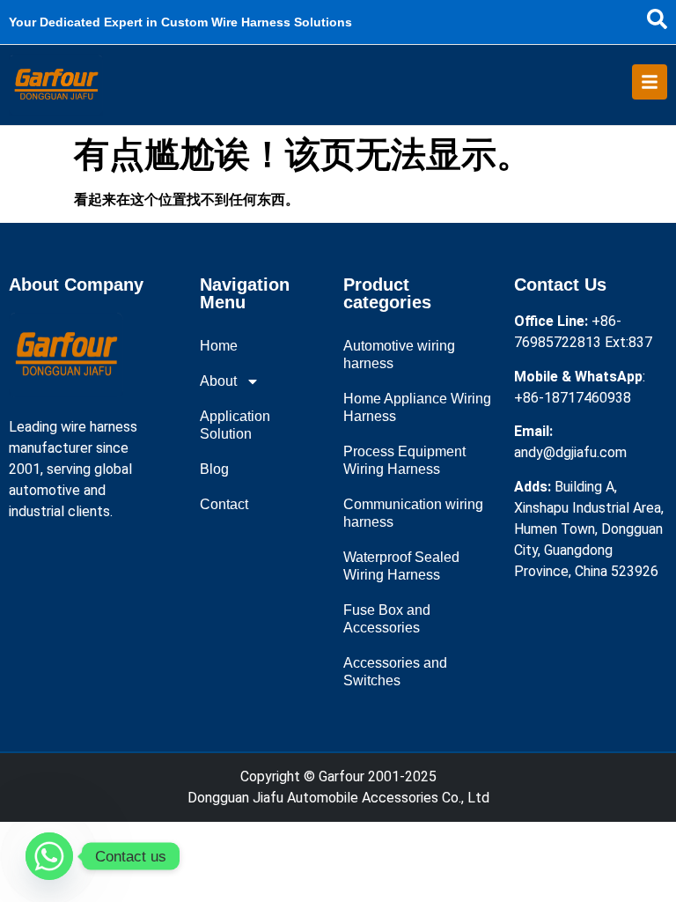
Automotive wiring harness (399, 354)
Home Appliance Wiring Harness (417, 407)
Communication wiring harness (413, 513)
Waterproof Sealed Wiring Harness (401, 566)
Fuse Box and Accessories (386, 619)
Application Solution (235, 425)
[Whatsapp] (49, 856)
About (218, 380)
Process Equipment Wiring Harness (404, 460)
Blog (214, 469)
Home (219, 345)
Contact (224, 504)
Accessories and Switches (395, 671)
